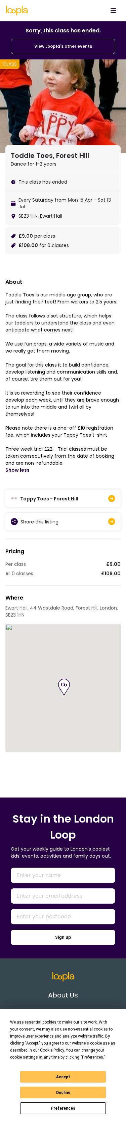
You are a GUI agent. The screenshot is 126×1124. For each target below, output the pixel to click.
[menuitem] (113, 10)
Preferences (63, 1108)
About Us (63, 995)
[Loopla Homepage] (16, 11)
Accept (63, 1077)
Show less (17, 470)
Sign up (63, 937)
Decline (63, 1092)
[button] (64, 687)
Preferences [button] (92, 1057)
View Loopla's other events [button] (63, 46)
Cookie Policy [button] (52, 1050)
